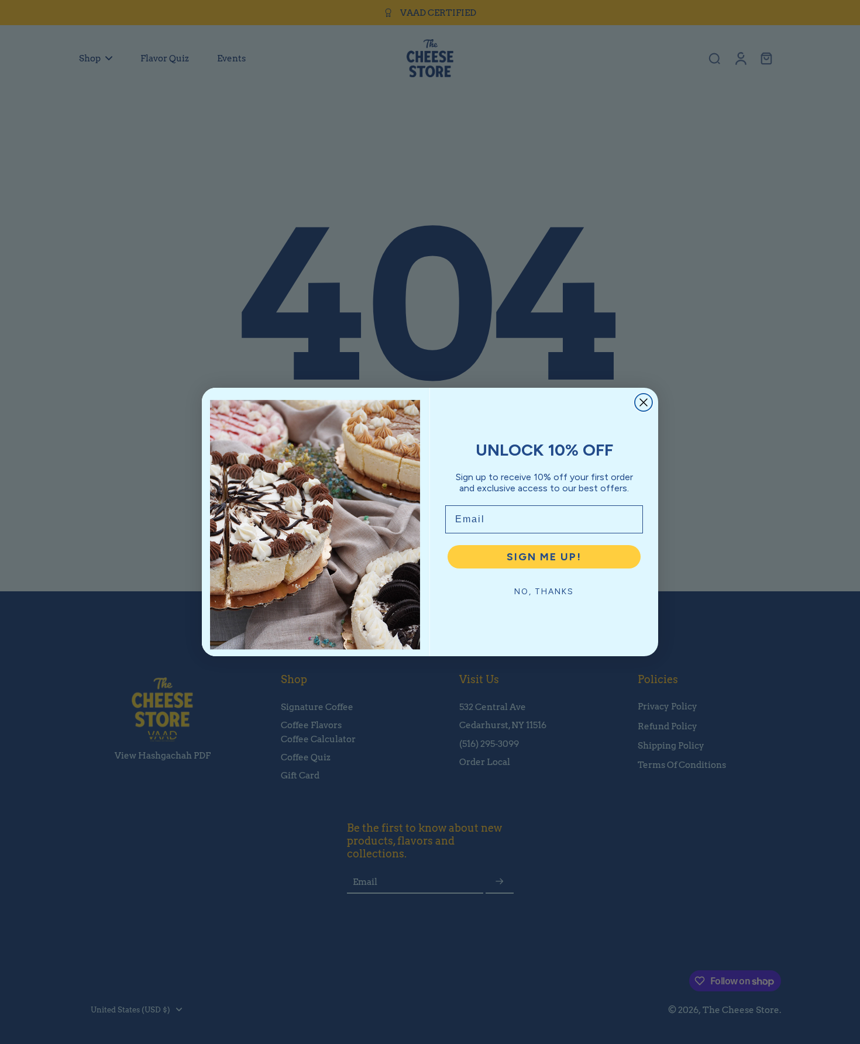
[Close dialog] (643, 402)
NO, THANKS (544, 592)
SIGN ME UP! (544, 556)
